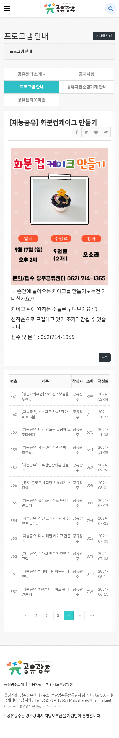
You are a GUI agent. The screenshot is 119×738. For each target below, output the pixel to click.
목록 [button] (105, 357)
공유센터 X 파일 (31, 99)
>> (92, 615)
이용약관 (35, 684)
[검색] (110, 8)
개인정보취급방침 (59, 684)
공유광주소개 (14, 684)
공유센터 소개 (30, 74)
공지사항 (86, 74)
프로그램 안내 (32, 86)
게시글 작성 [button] (104, 36)
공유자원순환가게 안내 (87, 86)
